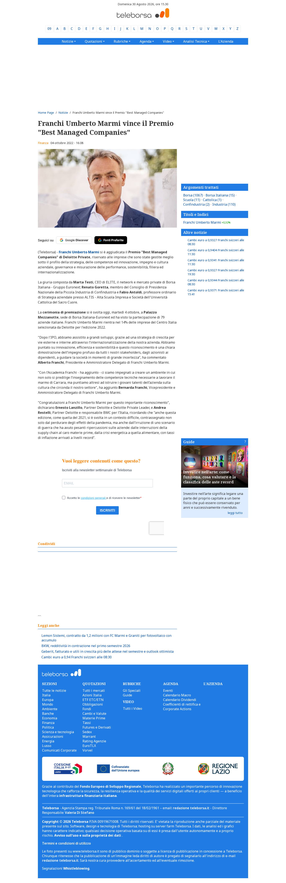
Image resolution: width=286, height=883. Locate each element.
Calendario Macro (177, 695)
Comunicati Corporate (59, 750)
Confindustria (196, 204)
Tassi (86, 722)
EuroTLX (89, 745)
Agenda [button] (145, 41)
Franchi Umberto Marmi (207, 222)
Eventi (168, 690)
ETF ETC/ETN (93, 699)
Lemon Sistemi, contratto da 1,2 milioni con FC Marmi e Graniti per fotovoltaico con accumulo (106, 637)
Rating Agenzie (94, 741)
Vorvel (87, 750)
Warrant (89, 736)
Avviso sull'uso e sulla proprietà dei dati (88, 835)
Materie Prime (93, 718)
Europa (47, 699)
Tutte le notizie (54, 690)
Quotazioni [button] (93, 41)
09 (49, 28)
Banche (48, 713)
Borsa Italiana (220, 195)
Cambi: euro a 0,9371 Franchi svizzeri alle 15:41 (216, 292)
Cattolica (212, 199)
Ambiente (49, 709)
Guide (189, 441)
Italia (46, 695)
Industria (224, 204)
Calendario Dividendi (179, 699)
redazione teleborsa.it (191, 808)
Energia (48, 741)
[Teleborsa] (143, 16)
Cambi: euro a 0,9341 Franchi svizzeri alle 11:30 (216, 262)
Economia (49, 718)
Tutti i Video (132, 708)
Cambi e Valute (94, 713)
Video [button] (167, 41)
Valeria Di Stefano (79, 812)
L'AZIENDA (213, 684)
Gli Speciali (131, 690)
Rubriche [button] (121, 41)
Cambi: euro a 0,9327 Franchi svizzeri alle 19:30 (216, 272)
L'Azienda (225, 41)
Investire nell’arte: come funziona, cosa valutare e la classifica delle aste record (209, 476)
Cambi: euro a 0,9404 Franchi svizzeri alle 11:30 (216, 252)
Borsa (193, 195)
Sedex (87, 732)
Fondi (86, 709)
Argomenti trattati (200, 187)
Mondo (47, 704)
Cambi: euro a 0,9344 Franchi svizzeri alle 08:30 (216, 282)
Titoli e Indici (195, 214)
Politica (48, 727)
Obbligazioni (92, 704)
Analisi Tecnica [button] (195, 41)
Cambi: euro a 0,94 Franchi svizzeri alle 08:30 (76, 657)
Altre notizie (195, 232)
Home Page (46, 113)
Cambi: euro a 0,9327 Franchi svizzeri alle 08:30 (216, 242)
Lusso (46, 745)
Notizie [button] (67, 41)
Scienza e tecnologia (58, 732)
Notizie (63, 113)
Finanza (43, 143)
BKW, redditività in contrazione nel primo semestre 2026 (85, 645)
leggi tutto (235, 513)
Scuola (191, 199)
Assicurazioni (52, 736)
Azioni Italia (92, 695)
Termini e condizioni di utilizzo (66, 843)
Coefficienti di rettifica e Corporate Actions (182, 706)
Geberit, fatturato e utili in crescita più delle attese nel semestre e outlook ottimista (107, 651)
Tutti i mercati (93, 690)
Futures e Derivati (96, 727)
